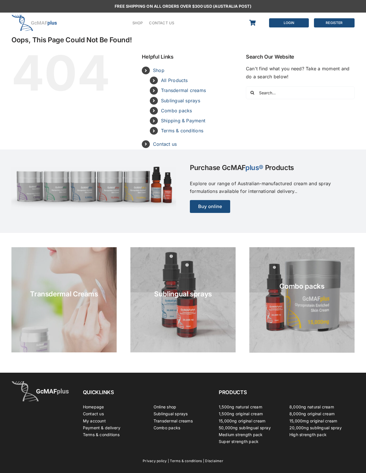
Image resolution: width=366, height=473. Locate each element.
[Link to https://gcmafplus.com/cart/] (255, 23)
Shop (158, 70)
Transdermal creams (183, 90)
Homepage (93, 406)
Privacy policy (155, 461)
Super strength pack (239, 441)
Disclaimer (214, 461)
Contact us (165, 144)
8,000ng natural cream (311, 406)
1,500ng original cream (241, 413)
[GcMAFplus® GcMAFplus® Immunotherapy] (40, 383)
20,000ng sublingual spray (315, 427)
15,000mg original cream (313, 420)
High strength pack (308, 434)
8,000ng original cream (312, 413)
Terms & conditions (182, 130)
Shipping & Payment (183, 120)
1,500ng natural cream (240, 406)
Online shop (165, 406)
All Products (174, 80)
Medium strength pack (241, 434)
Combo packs (176, 110)
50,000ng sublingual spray (245, 427)
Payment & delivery (101, 427)
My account (94, 420)
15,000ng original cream (242, 420)
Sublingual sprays (180, 100)
